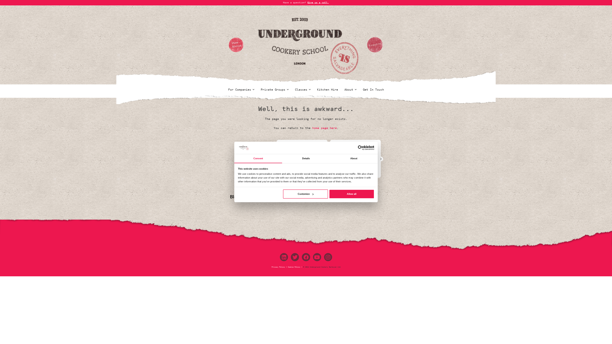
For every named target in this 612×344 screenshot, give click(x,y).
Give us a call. (318, 2)
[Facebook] (306, 257)
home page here (324, 128)
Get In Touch (373, 89)
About (348, 89)
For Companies (239, 89)
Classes (301, 89)
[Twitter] (295, 257)
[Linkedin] (284, 257)
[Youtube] (317, 257)
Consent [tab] (258, 158)
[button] (380, 159)
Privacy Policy (279, 267)
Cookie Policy (294, 267)
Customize (304, 194)
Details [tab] (306, 158)
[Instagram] (328, 257)
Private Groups (273, 89)
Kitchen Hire (327, 89)
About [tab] (353, 158)
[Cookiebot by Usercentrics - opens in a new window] (360, 147)
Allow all (351, 194)
